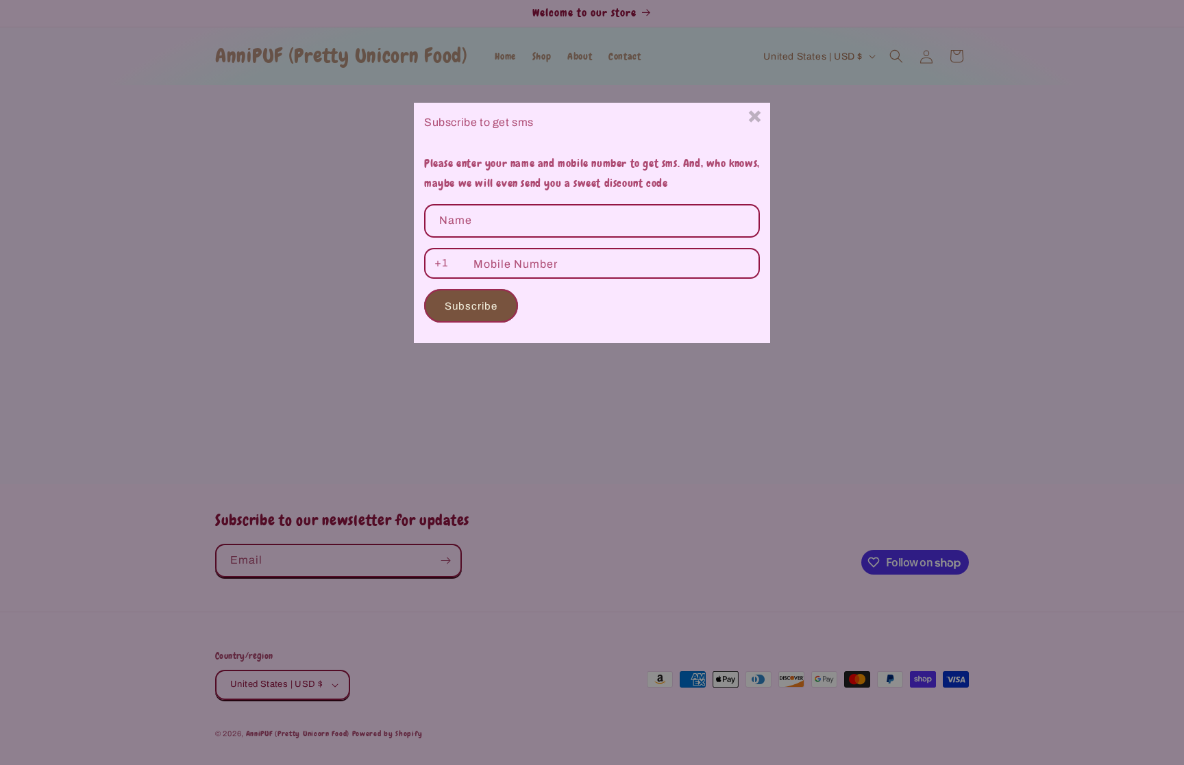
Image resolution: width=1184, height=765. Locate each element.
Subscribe (471, 306)
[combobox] (438, 263)
